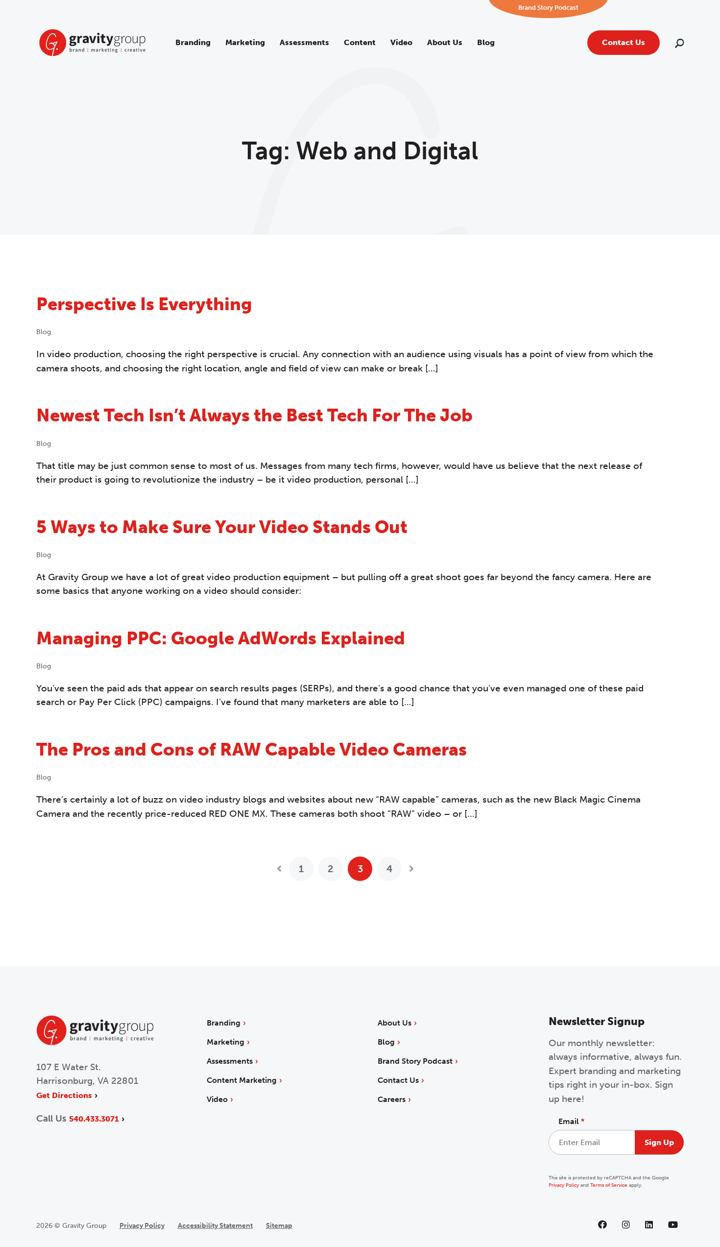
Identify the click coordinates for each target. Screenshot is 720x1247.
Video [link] (401, 42)
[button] (679, 44)
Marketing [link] (245, 42)
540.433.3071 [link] (94, 1119)
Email (571, 1121)
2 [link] (331, 869)
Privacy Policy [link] (564, 1185)
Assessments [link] (304, 42)
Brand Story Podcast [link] (415, 1061)
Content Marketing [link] (242, 1080)
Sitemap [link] (279, 1226)
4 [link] (389, 869)
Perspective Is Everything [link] (144, 304)
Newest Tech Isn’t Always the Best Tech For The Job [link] (254, 415)
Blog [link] (486, 42)
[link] (92, 42)
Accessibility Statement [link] (215, 1226)
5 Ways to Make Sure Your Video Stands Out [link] (222, 527)
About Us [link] (444, 42)
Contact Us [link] (623, 42)
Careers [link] (392, 1099)
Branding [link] (193, 42)
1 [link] (301, 869)
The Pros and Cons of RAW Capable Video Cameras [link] (251, 749)
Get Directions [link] (64, 1095)
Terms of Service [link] (608, 1185)
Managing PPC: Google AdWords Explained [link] (220, 638)
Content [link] (360, 42)
